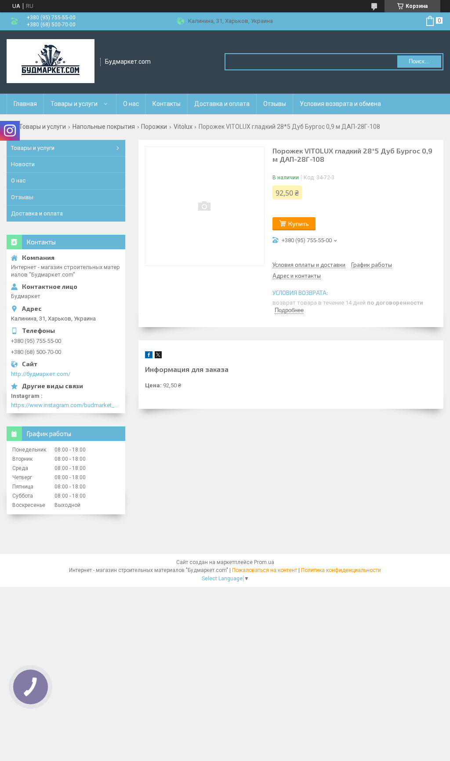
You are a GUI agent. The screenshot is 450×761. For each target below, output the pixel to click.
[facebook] (148, 356)
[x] (158, 356)
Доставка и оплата (222, 103)
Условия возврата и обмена (340, 103)
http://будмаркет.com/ (40, 374)
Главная (25, 103)
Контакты (166, 103)
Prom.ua (264, 562)
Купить (298, 223)
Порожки (154, 126)
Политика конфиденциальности (341, 570)
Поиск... (419, 61)
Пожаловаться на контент (264, 570)
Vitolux (183, 126)
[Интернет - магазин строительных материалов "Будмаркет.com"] (50, 62)
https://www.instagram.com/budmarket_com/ (66, 405)
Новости (23, 164)
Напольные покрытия (104, 126)
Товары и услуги (74, 103)
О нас (131, 103)
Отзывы (274, 103)
